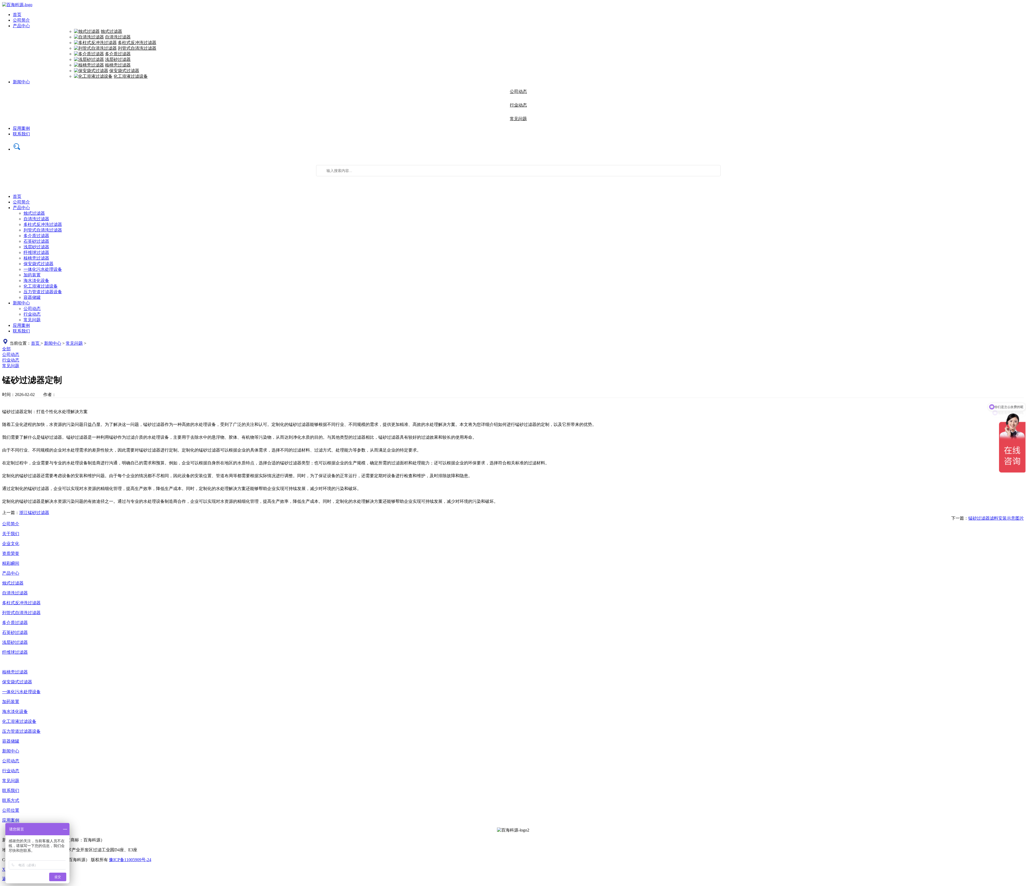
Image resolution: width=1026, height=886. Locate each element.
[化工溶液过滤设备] (93, 76)
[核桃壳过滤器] (89, 65)
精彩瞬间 (10, 563)
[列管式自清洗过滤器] (95, 48)
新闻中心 (21, 82)
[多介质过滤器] (89, 54)
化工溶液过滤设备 (131, 76)
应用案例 (21, 128)
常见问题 (518, 118)
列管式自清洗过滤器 (137, 48)
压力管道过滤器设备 (43, 291)
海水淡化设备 (36, 280)
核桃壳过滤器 (118, 65)
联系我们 (21, 134)
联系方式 (10, 800)
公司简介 (21, 20)
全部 (6, 349)
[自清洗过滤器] (89, 37)
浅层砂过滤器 (118, 59)
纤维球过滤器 (36, 252)
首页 (17, 14)
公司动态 (518, 91)
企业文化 (10, 543)
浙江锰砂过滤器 (34, 512)
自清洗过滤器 (118, 37)
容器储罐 (32, 297)
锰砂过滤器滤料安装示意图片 (996, 518)
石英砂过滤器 (36, 241)
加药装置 (32, 275)
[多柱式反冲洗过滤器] (95, 42)
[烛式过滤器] (87, 31)
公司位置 (10, 810)
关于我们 (10, 533)
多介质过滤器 (118, 54)
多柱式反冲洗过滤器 (137, 42)
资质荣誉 (10, 553)
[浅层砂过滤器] (89, 59)
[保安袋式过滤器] (91, 70)
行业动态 (518, 105)
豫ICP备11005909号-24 (130, 859)
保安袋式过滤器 (124, 70)
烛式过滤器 (111, 31)
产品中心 (21, 25)
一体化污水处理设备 (43, 269)
